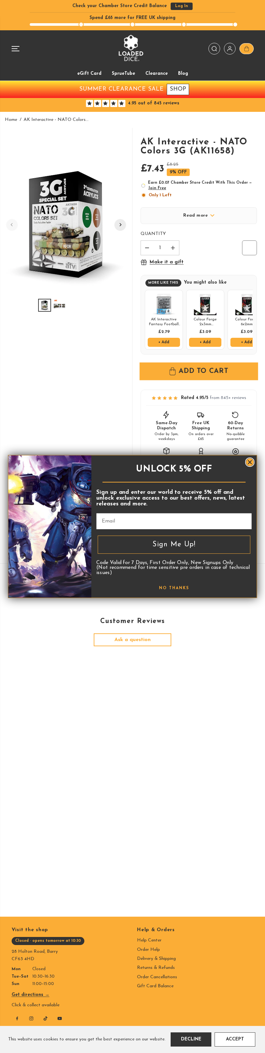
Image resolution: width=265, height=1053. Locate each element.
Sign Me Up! (174, 544)
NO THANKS (174, 588)
